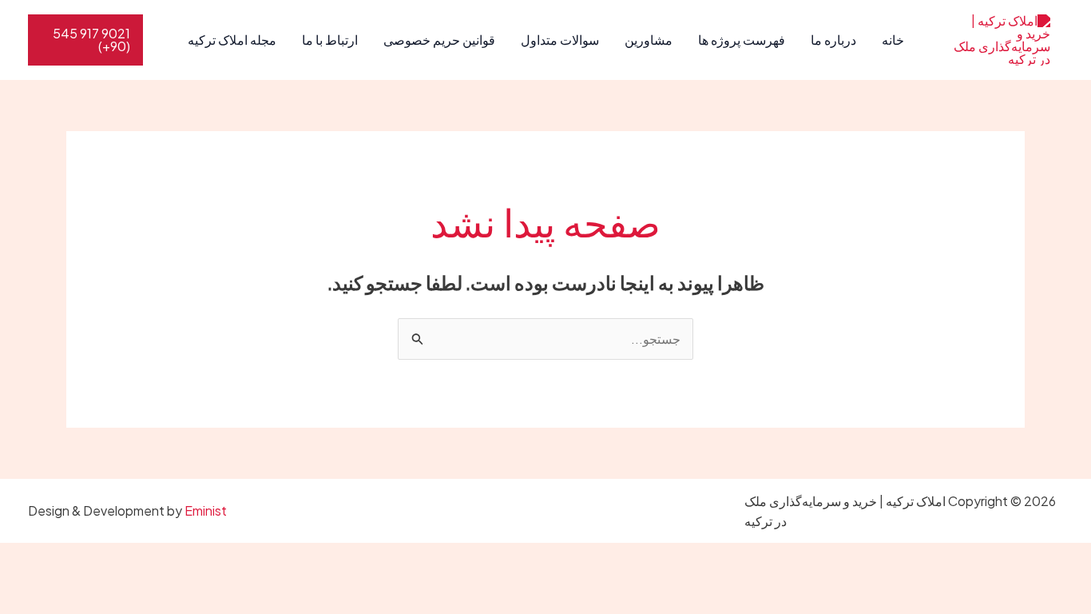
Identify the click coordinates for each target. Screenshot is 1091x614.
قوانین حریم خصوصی (439, 39)
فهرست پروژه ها (741, 39)
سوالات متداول (560, 39)
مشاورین (648, 39)
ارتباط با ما (330, 39)
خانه (893, 39)
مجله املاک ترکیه (232, 39)
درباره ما (833, 39)
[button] (85, 40)
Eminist (205, 510)
